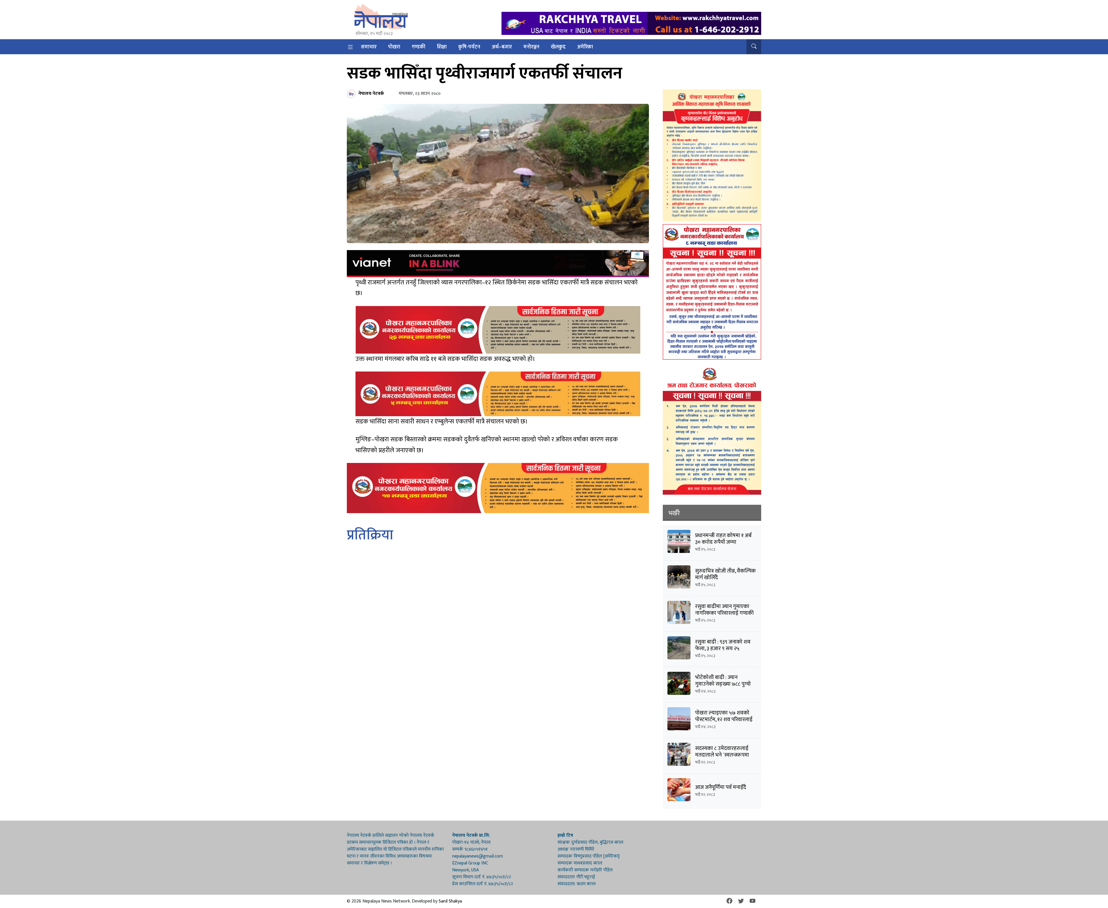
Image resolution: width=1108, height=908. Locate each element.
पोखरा (394, 47)
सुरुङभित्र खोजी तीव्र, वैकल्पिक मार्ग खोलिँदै (725, 574)
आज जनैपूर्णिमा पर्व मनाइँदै (720, 787)
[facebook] (729, 901)
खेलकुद (558, 47)
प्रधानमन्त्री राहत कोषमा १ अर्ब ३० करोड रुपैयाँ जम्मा (723, 539)
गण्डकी (418, 47)
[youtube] (752, 901)
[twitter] (741, 901)
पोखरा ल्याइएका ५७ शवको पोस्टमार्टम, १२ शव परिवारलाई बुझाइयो (724, 719)
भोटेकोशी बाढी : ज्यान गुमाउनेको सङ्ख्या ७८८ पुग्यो (723, 680)
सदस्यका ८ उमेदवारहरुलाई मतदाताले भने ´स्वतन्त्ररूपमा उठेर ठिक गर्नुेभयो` (722, 755)
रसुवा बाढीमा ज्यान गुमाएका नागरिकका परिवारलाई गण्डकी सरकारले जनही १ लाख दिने (724, 613)
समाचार (369, 47)
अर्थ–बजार (502, 47)
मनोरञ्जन (531, 47)
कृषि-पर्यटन (469, 47)
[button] (753, 46)
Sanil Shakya (450, 901)
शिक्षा (442, 47)
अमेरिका (585, 47)
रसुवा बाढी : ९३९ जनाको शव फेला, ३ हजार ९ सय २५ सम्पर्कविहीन (722, 648)
